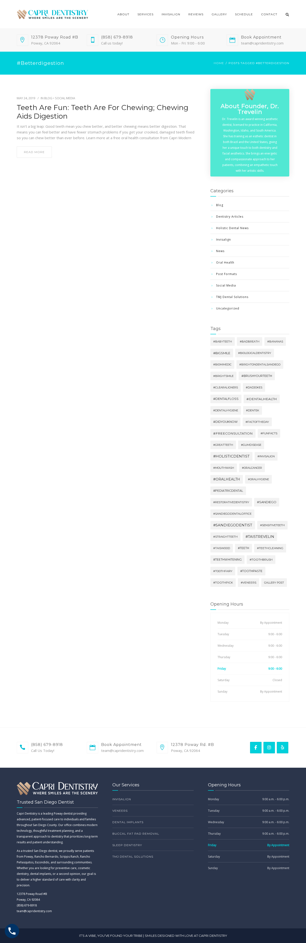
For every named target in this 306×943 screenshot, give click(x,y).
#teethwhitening (227, 559)
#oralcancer (252, 467)
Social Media (65, 98)
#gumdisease (251, 445)
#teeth (243, 548)
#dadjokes (254, 387)
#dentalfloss (226, 399)
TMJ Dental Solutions (232, 297)
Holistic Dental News (232, 228)
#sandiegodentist (232, 525)
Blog (48, 98)
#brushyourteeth (256, 376)
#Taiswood (221, 548)
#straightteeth (225, 536)
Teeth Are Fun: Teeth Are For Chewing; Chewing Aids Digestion (102, 112)
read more (34, 152)
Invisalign (171, 14)
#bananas (275, 341)
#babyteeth (222, 341)
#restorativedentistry (231, 502)
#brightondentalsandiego (259, 364)
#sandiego (266, 502)
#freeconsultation (233, 433)
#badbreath (249, 341)
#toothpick (223, 582)
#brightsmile (223, 376)
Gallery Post (274, 582)
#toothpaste (251, 571)
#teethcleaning (270, 548)
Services (145, 14)
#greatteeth (223, 445)
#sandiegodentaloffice (232, 513)
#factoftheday (257, 422)
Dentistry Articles (229, 217)
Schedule (244, 14)
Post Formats (226, 274)
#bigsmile (221, 353)
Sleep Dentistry (127, 845)
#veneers (248, 582)
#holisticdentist (231, 456)
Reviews (195, 14)
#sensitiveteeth (272, 525)
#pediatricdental (228, 490)
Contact (269, 14)
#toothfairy (222, 571)
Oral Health (225, 262)
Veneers (120, 810)
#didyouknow (225, 422)
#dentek (252, 410)
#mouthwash (223, 467)
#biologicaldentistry (254, 353)
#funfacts (269, 433)
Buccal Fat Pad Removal (135, 833)
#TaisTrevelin (260, 537)
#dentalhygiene (225, 410)
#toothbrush (261, 559)
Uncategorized (227, 308)
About (123, 14)
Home (219, 63)
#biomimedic (222, 364)
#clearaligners (225, 387)
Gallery (219, 14)
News (220, 251)
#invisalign (266, 456)
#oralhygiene (258, 479)
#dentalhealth (261, 399)
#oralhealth (226, 479)
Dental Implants (127, 822)
